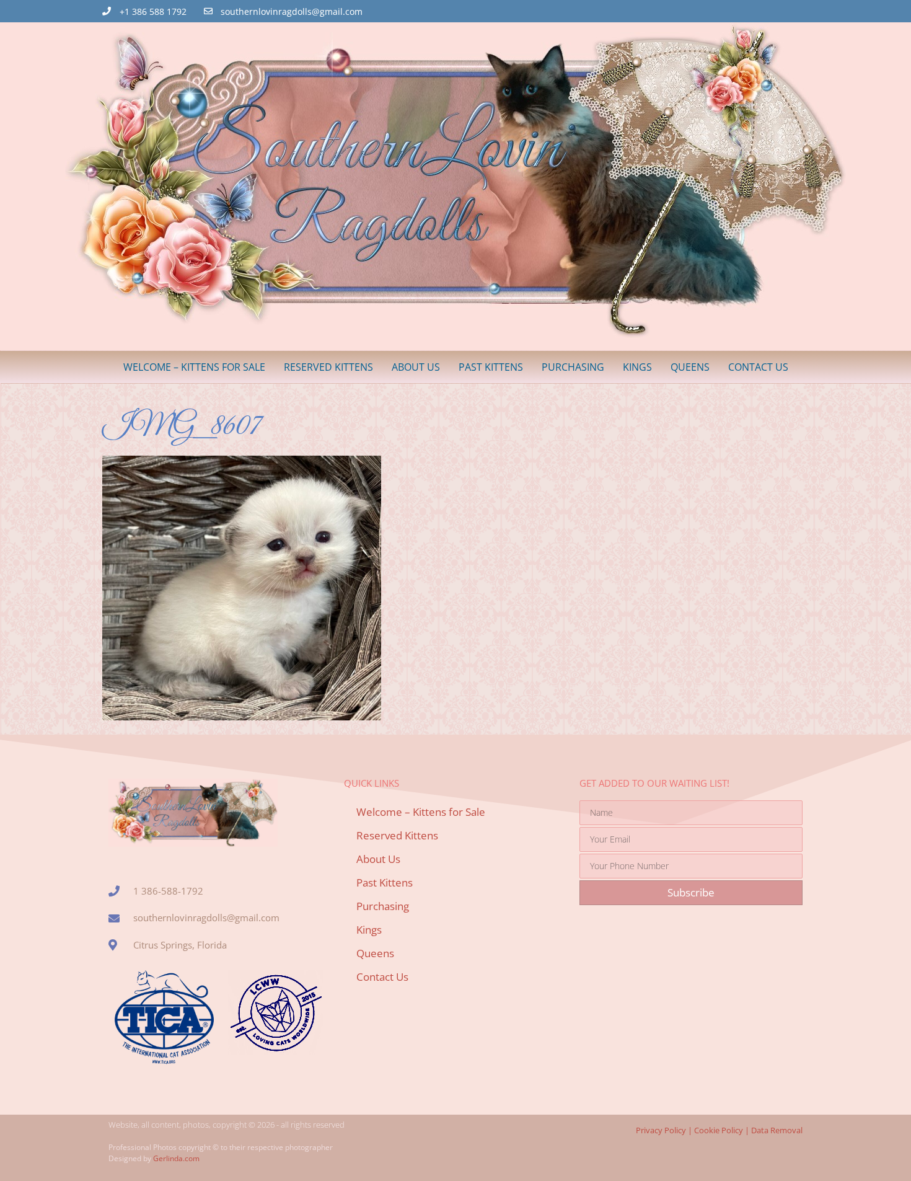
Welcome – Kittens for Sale (194, 367)
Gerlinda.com (176, 1158)
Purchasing (573, 367)
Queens (690, 367)
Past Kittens (491, 367)
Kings (637, 367)
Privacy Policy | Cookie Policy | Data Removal (719, 1130)
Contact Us (758, 367)
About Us (416, 367)
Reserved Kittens (328, 367)
